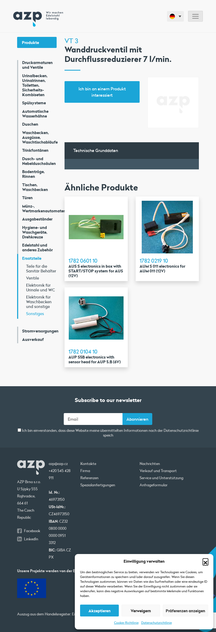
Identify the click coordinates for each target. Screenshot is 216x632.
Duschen (30, 124)
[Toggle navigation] (195, 16)
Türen (27, 197)
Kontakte (88, 463)
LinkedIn (31, 539)
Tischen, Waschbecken (35, 187)
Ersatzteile (31, 258)
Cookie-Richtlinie (126, 622)
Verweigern (141, 610)
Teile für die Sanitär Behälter (41, 268)
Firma (85, 470)
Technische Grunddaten (95, 150)
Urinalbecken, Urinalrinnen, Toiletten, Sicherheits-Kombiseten (35, 85)
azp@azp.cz (58, 463)
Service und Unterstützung (161, 478)
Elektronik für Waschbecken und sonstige (39, 302)
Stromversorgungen (39, 331)
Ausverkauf (33, 339)
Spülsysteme (34, 102)
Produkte (30, 42)
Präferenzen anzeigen (185, 610)
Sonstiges (35, 313)
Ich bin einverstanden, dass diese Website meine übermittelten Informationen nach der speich (110, 433)
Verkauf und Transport (158, 470)
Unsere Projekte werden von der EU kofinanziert (58, 570)
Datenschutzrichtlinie (156, 622)
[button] (205, 561)
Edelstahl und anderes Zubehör (37, 247)
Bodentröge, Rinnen (33, 174)
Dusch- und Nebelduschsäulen (39, 161)
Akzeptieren (100, 610)
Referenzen (89, 478)
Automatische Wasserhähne (35, 113)
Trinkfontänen (35, 150)
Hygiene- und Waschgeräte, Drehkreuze (34, 232)
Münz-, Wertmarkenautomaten (39, 208)
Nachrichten (150, 463)
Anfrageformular (154, 485)
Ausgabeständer (37, 219)
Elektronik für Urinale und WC (40, 287)
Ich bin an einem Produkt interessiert (102, 92)
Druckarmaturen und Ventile (37, 65)
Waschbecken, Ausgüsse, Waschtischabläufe (39, 137)
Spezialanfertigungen (97, 485)
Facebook (32, 530)
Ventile (32, 278)
